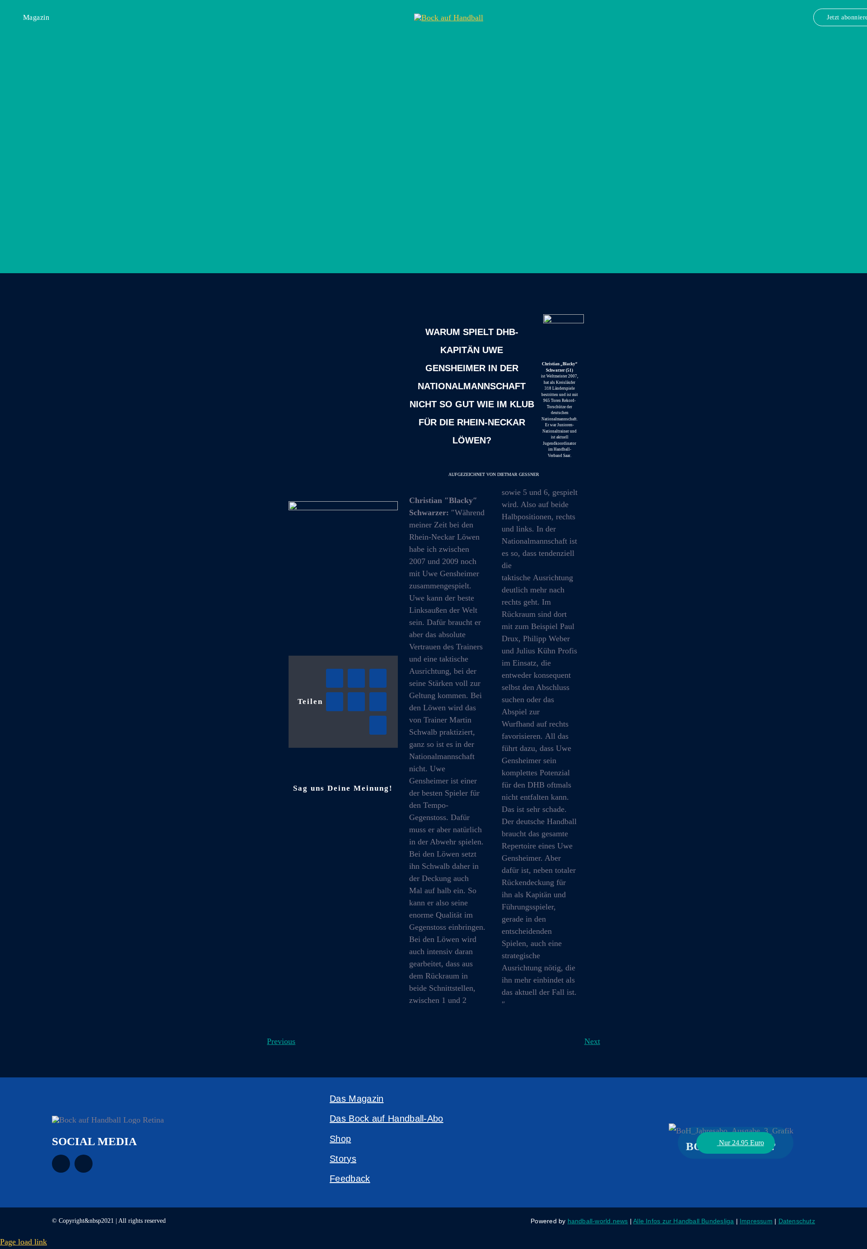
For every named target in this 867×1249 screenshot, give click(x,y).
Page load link (23, 1241)
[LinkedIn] (334, 701)
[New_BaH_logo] (448, 17)
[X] (356, 678)
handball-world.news (598, 1221)
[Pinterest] (378, 725)
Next (592, 1041)
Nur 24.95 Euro (740, 1142)
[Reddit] (378, 678)
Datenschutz (796, 1221)
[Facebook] (334, 678)
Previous (281, 1041)
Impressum (756, 1221)
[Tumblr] (378, 701)
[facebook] (61, 1164)
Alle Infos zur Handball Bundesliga (683, 1221)
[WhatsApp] (356, 701)
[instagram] (84, 1164)
